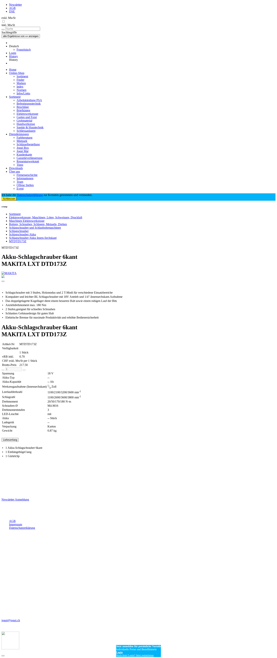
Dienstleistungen (19, 134)
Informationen (25, 178)
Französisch (24, 49)
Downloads (16, 168)
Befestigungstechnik (29, 103)
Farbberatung (24, 137)
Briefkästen (23, 110)
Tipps (20, 164)
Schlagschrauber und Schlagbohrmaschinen (35, 227)
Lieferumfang (10, 439)
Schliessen (9, 198)
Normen (21, 90)
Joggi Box (23, 147)
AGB (12, 8)
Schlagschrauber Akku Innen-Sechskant (33, 237)
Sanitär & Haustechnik (30, 127)
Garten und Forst (27, 117)
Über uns (14, 171)
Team (20, 181)
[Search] (3, 29)
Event (20, 188)
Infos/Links (23, 93)
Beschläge (23, 107)
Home (12, 69)
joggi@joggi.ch (11, 620)
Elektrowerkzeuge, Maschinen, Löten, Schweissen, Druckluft (45, 217)
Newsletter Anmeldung (15, 499)
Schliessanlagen (26, 130)
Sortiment (22, 76)
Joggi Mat (22, 151)
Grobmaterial (24, 120)
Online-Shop (16, 73)
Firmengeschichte (27, 175)
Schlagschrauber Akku (22, 234)
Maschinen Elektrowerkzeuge (26, 220)
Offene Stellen (25, 185)
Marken (21, 83)
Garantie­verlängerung (29, 158)
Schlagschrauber (19, 231)
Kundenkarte (24, 154)
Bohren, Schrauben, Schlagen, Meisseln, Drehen (38, 224)
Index (20, 86)
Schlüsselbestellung (28, 144)
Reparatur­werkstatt (28, 161)
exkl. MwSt (8, 17)
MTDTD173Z (17, 241)
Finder (20, 79)
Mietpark (22, 141)
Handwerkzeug (26, 124)
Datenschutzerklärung (30, 195)
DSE (12, 11)
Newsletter (15, 4)
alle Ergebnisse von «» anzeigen (20, 36)
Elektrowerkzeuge (27, 113)
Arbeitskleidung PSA (29, 100)
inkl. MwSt (8, 25)
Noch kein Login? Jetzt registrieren (135, 655)
